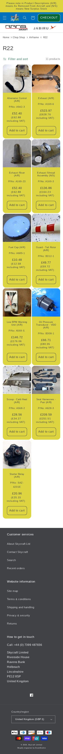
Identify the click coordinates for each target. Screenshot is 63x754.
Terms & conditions (19, 599)
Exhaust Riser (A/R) (17, 174)
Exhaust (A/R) (46, 98)
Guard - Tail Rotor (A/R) (46, 248)
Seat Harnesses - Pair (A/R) (46, 400)
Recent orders (16, 568)
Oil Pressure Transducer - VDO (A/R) (46, 325)
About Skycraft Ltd (18, 543)
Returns (12, 623)
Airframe (34, 37)
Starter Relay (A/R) (17, 475)
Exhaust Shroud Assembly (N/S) (46, 174)
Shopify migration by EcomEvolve (31, 748)
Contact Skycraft (17, 552)
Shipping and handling (20, 607)
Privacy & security (18, 615)
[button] (5, 18)
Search (11, 560)
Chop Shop (19, 37)
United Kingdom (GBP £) (29, 719)
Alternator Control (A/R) (17, 99)
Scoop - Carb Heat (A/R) (17, 400)
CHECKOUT (49, 17)
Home (6, 37)
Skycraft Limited (35, 745)
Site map (12, 591)
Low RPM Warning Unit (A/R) (17, 323)
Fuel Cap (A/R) (17, 247)
